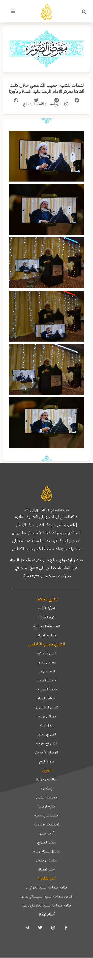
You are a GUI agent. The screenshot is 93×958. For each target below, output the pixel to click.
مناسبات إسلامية (46, 815)
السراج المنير (46, 734)
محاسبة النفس (46, 797)
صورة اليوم (46, 761)
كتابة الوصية (46, 806)
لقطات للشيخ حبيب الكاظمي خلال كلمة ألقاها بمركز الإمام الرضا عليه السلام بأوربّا (46, 88)
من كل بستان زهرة (46, 851)
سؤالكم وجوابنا (46, 779)
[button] (84, 12)
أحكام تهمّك (46, 914)
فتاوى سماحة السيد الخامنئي (46, 905)
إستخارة (46, 788)
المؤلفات (46, 725)
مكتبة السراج (46, 842)
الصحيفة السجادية (46, 626)
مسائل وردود (46, 716)
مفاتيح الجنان (47, 635)
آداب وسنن (46, 833)
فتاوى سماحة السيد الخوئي (46, 887)
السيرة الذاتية (46, 653)
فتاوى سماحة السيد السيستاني (46, 896)
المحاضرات (46, 671)
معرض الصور (46, 662)
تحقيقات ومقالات (46, 824)
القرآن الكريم (46, 608)
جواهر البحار (46, 698)
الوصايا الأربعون (46, 752)
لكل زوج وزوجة (46, 743)
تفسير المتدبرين (46, 707)
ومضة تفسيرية (46, 689)
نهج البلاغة (46, 617)
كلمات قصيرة (46, 680)
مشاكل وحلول (46, 860)
